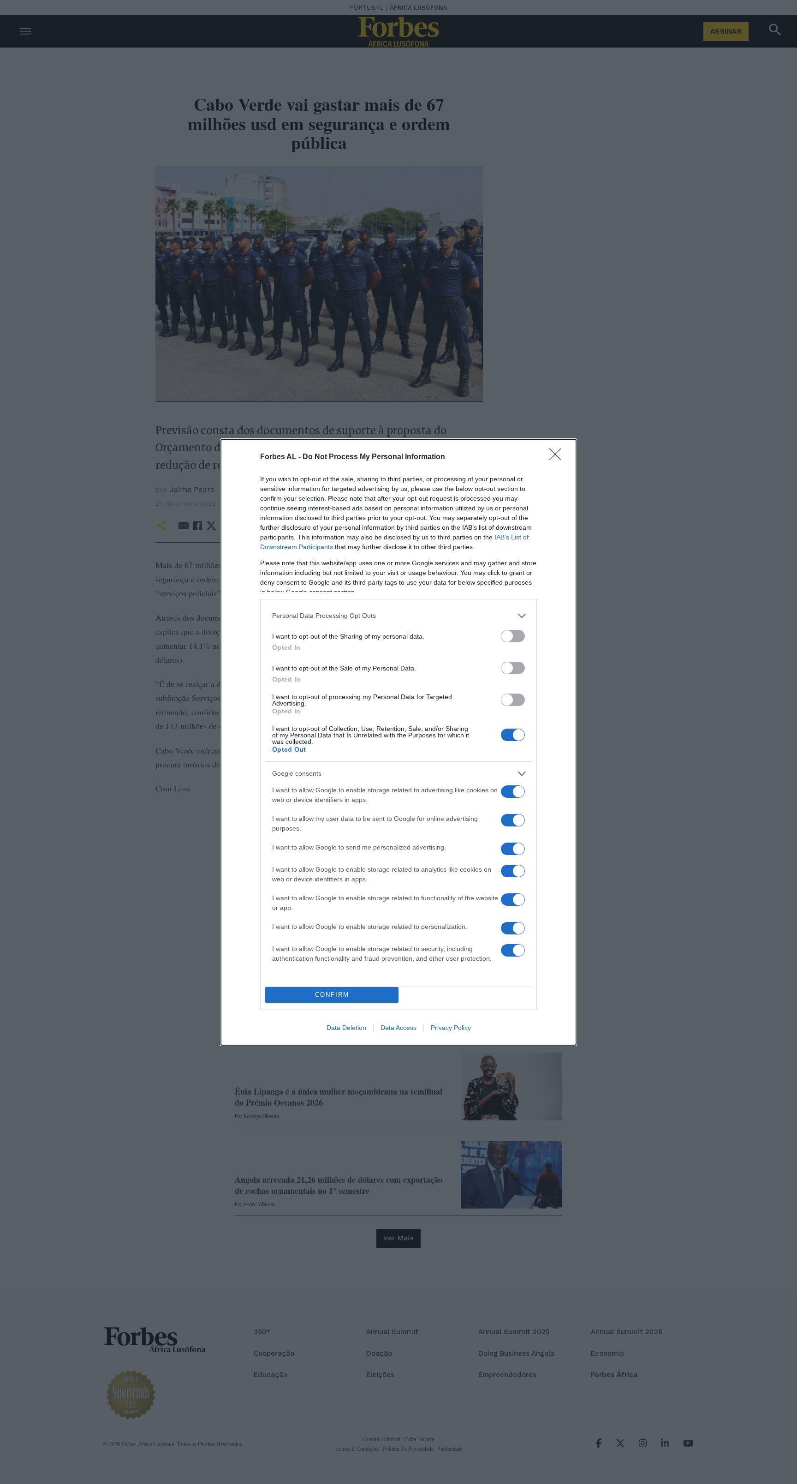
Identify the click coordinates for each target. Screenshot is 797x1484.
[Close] (558, 457)
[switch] (513, 636)
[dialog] (398, 742)
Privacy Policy (451, 1027)
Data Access (398, 1027)
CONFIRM (332, 994)
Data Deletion (346, 1027)
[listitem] (398, 616)
